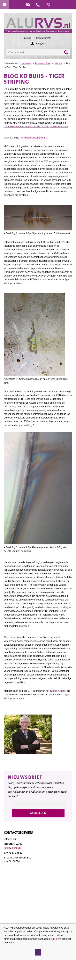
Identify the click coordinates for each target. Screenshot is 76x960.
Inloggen (40, 43)
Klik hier (55, 939)
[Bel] (38, 5)
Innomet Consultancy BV (34, 137)
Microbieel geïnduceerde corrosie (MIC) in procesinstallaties (36, 126)
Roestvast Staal (42, 63)
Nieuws (58, 63)
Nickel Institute (58, 691)
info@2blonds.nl (12, 848)
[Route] (48, 5)
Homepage (25, 63)
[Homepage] (38, 25)
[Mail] (28, 5)
